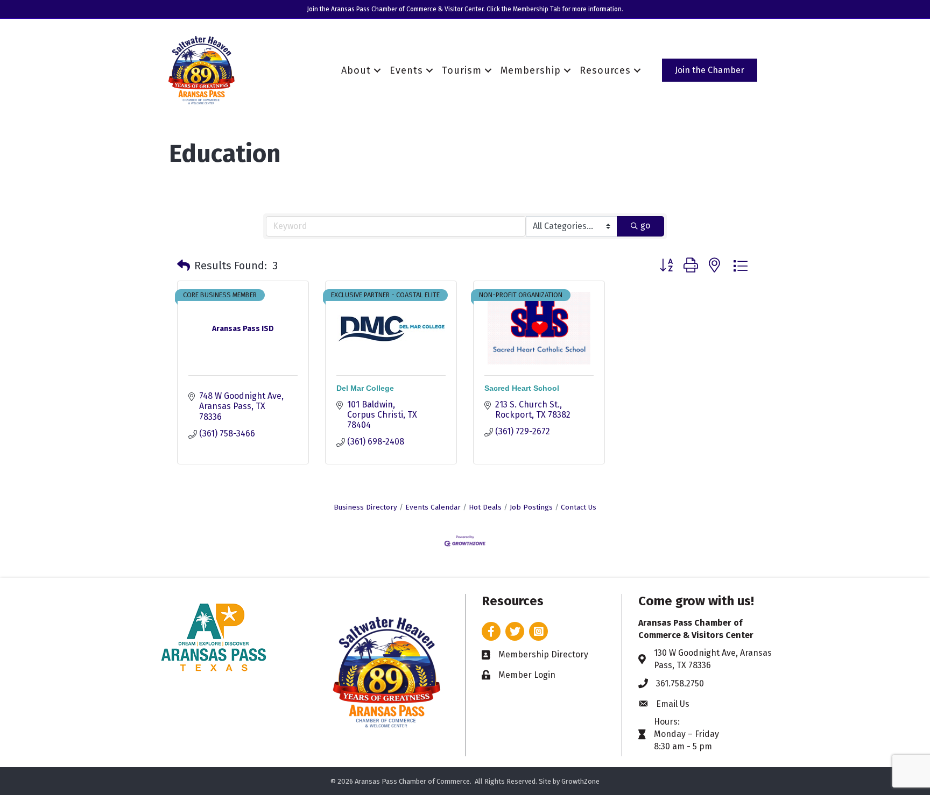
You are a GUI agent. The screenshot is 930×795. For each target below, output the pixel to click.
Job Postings (531, 507)
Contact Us (578, 507)
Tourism (462, 70)
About (356, 70)
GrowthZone (580, 781)
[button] (183, 265)
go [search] (645, 225)
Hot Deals (485, 507)
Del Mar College (365, 388)
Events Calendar (433, 507)
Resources (605, 70)
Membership (531, 70)
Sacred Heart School (521, 388)
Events (406, 70)
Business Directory (365, 507)
